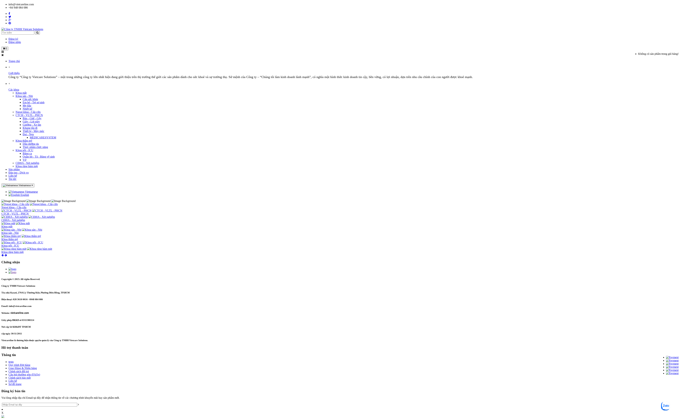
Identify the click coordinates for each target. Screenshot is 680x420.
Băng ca (27, 153)
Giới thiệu (14, 73)
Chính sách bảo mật (19, 377)
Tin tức (12, 178)
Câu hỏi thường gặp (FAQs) (24, 374)
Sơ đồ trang (14, 384)
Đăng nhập (14, 42)
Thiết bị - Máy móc (33, 131)
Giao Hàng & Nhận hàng (22, 368)
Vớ (24, 159)
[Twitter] (9, 16)
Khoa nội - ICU (24, 150)
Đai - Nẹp (28, 134)
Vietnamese (31, 191)
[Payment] (672, 357)
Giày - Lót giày (31, 121)
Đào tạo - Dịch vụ (18, 172)
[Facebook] (9, 13)
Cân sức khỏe (30, 99)
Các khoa (13, 89)
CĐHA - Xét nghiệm (27, 163)
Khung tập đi (30, 127)
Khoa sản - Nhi (24, 96)
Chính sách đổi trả (18, 371)
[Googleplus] (9, 19)
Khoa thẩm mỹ (24, 140)
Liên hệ (12, 175)
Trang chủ (14, 61)
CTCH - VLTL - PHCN (29, 115)
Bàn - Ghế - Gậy (32, 118)
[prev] (2, 255)
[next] (6, 255)
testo (11, 361)
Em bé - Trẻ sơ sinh (33, 102)
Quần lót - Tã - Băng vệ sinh (39, 156)
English (24, 194)
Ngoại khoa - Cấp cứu (28, 111)
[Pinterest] (9, 23)
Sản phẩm (14, 169)
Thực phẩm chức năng (35, 147)
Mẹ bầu (27, 105)
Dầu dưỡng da (31, 143)
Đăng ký (13, 38)
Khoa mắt (21, 92)
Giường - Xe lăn (32, 124)
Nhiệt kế (27, 108)
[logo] (12, 269)
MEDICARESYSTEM (43, 137)
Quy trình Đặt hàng (19, 364)
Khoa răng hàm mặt (27, 166)
